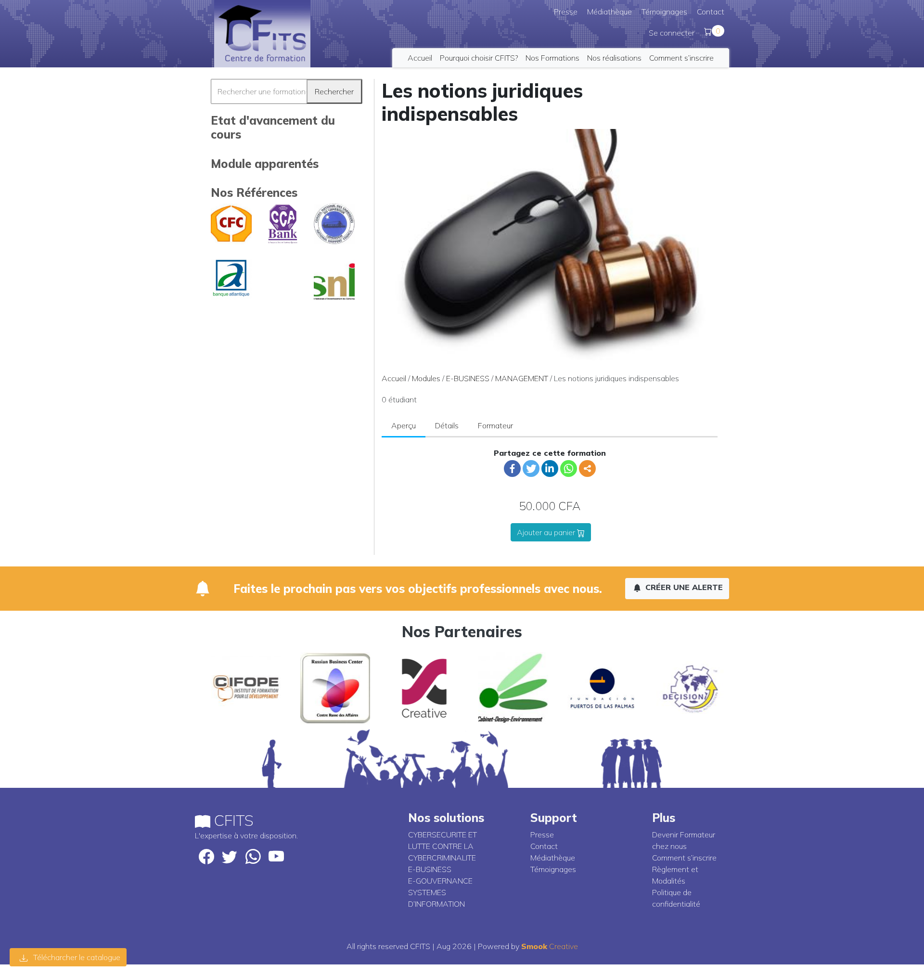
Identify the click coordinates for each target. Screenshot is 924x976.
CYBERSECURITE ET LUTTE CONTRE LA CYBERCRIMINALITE (442, 846)
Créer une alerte (683, 587)
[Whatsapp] (568, 468)
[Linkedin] (549, 468)
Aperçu (403, 425)
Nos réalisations (614, 58)
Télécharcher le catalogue (75, 957)
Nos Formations (552, 58)
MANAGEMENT (521, 378)
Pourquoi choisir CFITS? (479, 58)
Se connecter (671, 33)
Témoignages (664, 11)
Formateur (495, 425)
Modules (426, 378)
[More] (587, 468)
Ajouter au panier (547, 532)
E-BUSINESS (467, 378)
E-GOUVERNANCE (440, 881)
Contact (710, 11)
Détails (447, 425)
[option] (239, 688)
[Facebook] (512, 468)
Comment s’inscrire (681, 58)
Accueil (420, 58)
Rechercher (334, 91)
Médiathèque (609, 11)
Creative (549, 946)
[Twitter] (531, 468)
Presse (566, 11)
